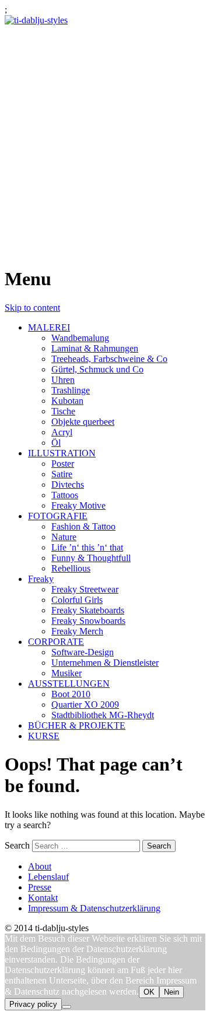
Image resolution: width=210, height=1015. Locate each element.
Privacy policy (33, 1004)
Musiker (66, 673)
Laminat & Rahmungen (94, 348)
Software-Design (82, 652)
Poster (62, 464)
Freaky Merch (77, 631)
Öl (56, 443)
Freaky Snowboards (88, 621)
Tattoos (64, 495)
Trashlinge (70, 390)
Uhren (63, 380)
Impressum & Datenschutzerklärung (94, 908)
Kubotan (67, 401)
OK (149, 992)
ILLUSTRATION (62, 453)
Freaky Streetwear (84, 589)
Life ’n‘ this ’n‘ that (87, 547)
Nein (171, 992)
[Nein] (66, 1007)
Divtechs (67, 484)
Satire (61, 474)
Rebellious (70, 568)
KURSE (44, 736)
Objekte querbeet (82, 422)
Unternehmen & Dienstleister (105, 663)
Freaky (41, 579)
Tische (63, 411)
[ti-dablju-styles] (36, 20)
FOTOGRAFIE (58, 516)
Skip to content (32, 308)
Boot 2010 (70, 694)
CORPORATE (56, 642)
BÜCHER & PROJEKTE (76, 725)
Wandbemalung (80, 338)
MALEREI (49, 327)
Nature (63, 537)
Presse (39, 887)
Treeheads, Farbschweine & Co (109, 359)
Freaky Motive (78, 505)
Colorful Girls (77, 600)
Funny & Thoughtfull (91, 558)
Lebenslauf (48, 877)
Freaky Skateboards (87, 610)
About (39, 866)
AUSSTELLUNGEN (69, 684)
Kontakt (43, 898)
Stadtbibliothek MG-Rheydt (102, 715)
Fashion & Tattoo (83, 526)
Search (17, 845)
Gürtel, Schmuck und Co (97, 369)
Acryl (61, 432)
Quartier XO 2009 (85, 704)
